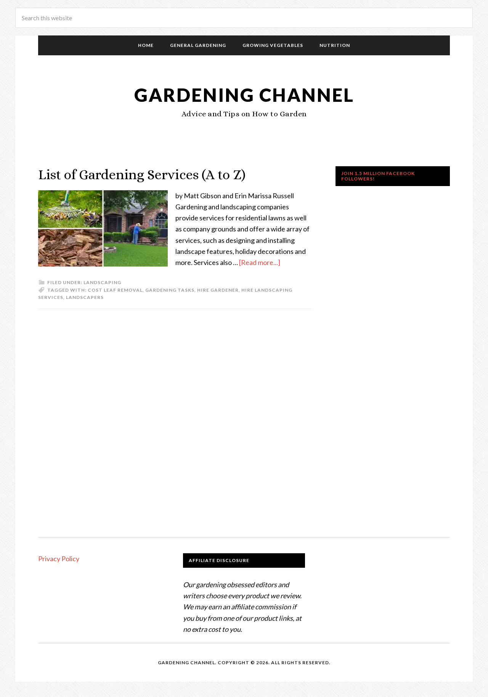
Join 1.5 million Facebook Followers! (378, 175)
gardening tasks (169, 290)
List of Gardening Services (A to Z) (142, 174)
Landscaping (102, 282)
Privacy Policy (58, 558)
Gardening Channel (244, 95)
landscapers (85, 297)
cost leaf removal (115, 290)
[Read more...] (259, 262)
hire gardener (218, 290)
